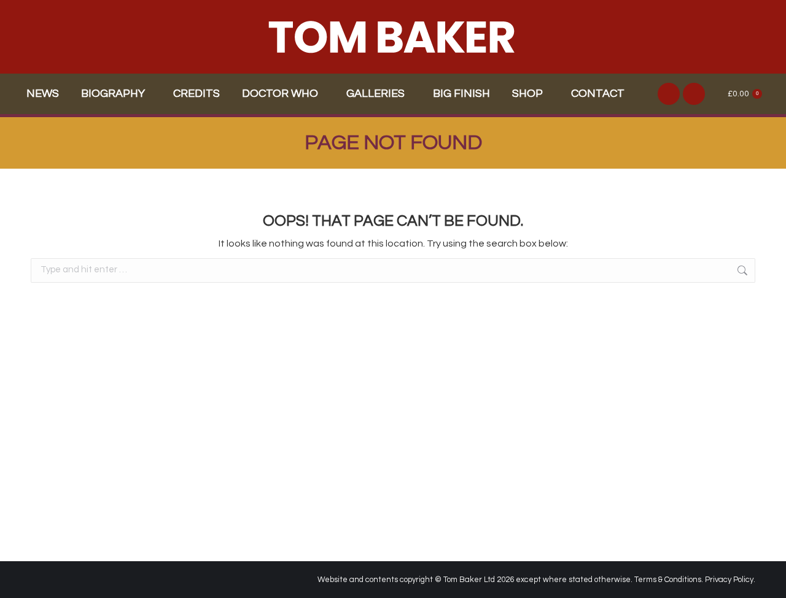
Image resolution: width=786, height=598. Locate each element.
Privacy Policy (729, 579)
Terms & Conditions (667, 579)
